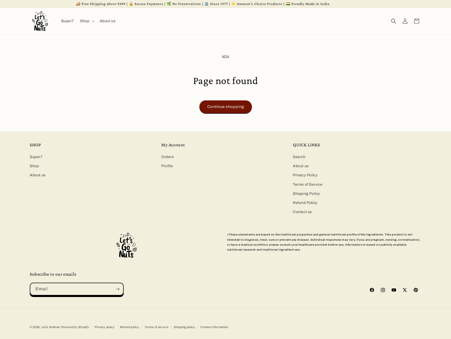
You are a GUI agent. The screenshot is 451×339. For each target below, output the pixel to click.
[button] (86, 21)
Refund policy (129, 327)
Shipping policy (184, 327)
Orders (167, 157)
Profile (167, 166)
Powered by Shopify (75, 327)
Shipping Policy (306, 194)
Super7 (36, 157)
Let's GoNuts (50, 327)
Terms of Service (308, 184)
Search (299, 157)
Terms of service (156, 327)
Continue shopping (225, 107)
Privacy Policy (305, 175)
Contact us (302, 212)
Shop (34, 166)
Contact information (214, 327)
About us (38, 175)
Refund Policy (305, 203)
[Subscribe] (117, 289)
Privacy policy (104, 327)
